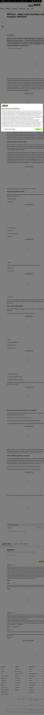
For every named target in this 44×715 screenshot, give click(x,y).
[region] (22, 118)
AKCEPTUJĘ (38, 129)
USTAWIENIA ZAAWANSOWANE (9, 129)
